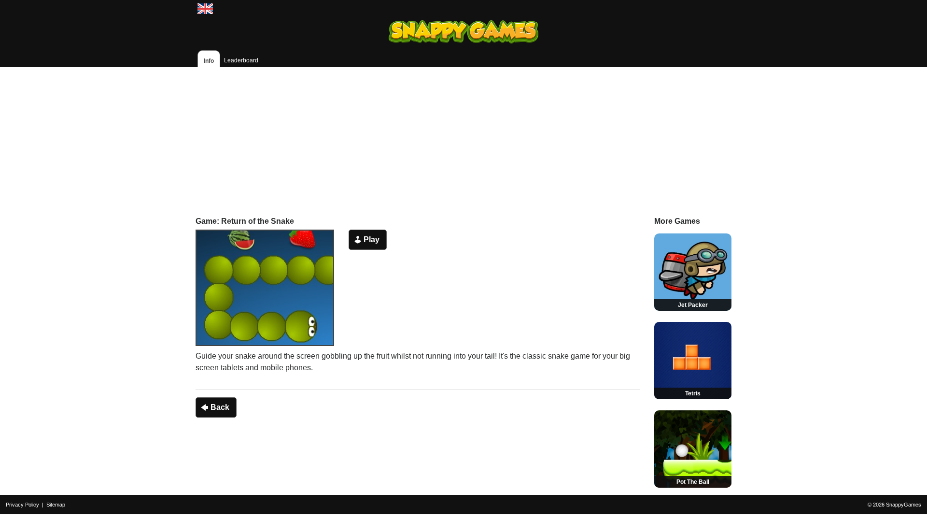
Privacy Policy (22, 505)
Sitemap (55, 505)
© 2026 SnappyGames (894, 505)
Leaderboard (241, 60)
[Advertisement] (463, 135)
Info (209, 61)
